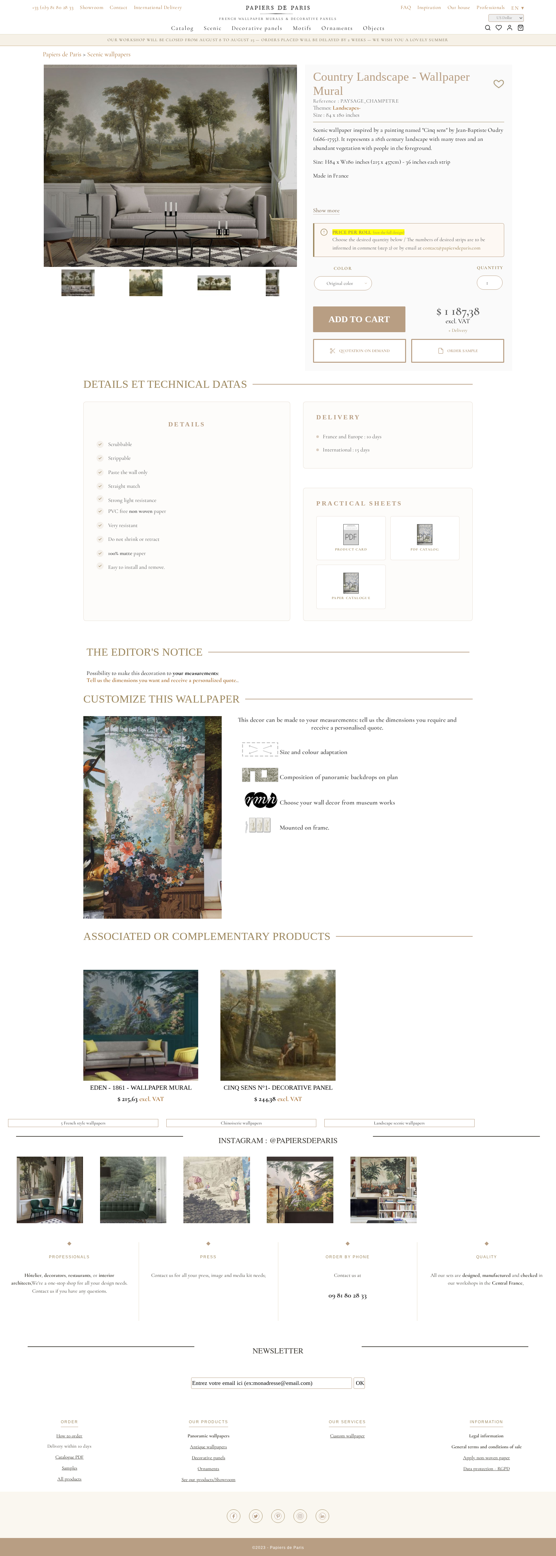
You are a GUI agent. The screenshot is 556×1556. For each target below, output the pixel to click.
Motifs (302, 28)
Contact (118, 7)
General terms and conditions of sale (486, 1447)
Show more (326, 210)
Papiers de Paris (62, 54)
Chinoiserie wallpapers (241, 1123)
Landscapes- (347, 107)
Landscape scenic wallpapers (399, 1123)
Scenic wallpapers (109, 54)
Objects (374, 28)
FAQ (406, 7)
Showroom (91, 7)
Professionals (491, 7)
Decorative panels (257, 28)
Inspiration (429, 7)
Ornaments (337, 28)
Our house (459, 7)
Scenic (213, 28)
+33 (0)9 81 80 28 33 (52, 7)
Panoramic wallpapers (208, 1436)
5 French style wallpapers (83, 1123)
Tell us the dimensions (113, 680)
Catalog (182, 28)
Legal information (486, 1436)
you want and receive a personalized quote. (188, 680)
